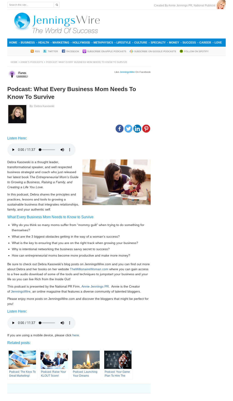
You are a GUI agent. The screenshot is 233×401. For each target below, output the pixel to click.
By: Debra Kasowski (42, 106)
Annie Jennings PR (95, 286)
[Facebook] (120, 129)
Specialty (158, 42)
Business (28, 42)
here (75, 335)
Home (13, 42)
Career (205, 42)
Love (218, 42)
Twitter (53, 51)
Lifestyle (123, 42)
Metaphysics (103, 42)
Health (43, 42)
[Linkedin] (137, 129)
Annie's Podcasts (31, 62)
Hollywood (81, 42)
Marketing (61, 42)
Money (174, 42)
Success (189, 42)
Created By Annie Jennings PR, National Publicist (185, 5)
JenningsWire (20, 291)
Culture (140, 42)
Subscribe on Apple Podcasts (106, 51)
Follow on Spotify (196, 51)
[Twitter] (128, 129)
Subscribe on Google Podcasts (155, 51)
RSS (37, 51)
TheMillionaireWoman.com (89, 269)
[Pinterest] (146, 129)
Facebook (72, 51)
